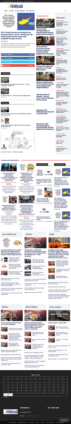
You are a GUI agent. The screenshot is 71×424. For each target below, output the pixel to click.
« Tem (5, 397)
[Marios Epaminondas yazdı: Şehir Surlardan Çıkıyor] (28, 334)
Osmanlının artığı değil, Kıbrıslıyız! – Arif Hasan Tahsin (58, 355)
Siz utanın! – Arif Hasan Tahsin (62, 340)
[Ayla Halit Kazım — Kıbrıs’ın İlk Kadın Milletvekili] (5, 91)
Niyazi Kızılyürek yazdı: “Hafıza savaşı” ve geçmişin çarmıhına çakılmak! (59, 290)
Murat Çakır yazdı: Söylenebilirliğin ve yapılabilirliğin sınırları (14, 344)
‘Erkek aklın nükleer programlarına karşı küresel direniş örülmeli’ (15, 125)
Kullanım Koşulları (22, 422)
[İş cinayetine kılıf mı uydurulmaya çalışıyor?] (51, 277)
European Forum (19, 1)
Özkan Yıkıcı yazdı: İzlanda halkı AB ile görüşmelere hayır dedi (61, 62)
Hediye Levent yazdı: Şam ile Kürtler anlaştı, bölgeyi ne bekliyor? (11, 350)
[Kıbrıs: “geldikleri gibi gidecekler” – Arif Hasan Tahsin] (51, 334)
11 (17, 386)
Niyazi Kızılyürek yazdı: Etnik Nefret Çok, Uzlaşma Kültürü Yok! (34, 366)
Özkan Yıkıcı (59, 58)
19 (26, 389)
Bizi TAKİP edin (30, 10)
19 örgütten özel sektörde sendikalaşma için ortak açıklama (63, 270)
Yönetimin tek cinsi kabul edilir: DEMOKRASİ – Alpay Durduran (62, 24)
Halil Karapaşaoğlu (61, 37)
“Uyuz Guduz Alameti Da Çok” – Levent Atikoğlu (62, 86)
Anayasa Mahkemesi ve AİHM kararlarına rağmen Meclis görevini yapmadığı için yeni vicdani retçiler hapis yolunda (11, 252)
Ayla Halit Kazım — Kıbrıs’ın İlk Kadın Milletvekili (15, 95)
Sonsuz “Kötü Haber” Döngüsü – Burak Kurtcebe (62, 104)
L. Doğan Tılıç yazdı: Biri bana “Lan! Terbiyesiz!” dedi (10, 364)
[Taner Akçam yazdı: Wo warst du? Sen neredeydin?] (12, 315)
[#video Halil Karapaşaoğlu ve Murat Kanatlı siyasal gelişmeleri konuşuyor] (45, 23)
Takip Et (31, 58)
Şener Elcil (58, 76)
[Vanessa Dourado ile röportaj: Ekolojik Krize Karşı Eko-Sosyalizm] (5, 109)
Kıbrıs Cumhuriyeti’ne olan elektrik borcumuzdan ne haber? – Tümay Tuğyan (62, 52)
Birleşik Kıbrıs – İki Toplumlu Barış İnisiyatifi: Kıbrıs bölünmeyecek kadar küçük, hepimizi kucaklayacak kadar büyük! (26, 177)
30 (63, 392)
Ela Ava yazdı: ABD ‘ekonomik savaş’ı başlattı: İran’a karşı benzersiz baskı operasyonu (11, 359)
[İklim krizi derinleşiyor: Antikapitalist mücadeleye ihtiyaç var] (28, 273)
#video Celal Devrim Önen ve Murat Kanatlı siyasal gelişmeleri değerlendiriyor (45, 85)
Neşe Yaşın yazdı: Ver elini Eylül (33, 292)
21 (44, 389)
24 (8, 392)
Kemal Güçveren (60, 140)
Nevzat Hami (59, 108)
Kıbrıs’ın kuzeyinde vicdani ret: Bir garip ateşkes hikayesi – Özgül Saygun (16, 273)
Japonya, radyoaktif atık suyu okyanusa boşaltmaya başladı (38, 267)
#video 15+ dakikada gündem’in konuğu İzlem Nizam (44, 68)
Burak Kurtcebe (60, 100)
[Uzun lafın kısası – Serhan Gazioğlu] (18, 140)
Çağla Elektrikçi (60, 90)
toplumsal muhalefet (26, 183)
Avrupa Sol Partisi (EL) (8, 1)
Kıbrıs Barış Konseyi (9, 211)
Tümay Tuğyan (59, 48)
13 (35, 386)
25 (17, 392)
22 (53, 389)
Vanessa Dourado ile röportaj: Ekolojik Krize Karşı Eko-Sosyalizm (16, 114)
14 (44, 386)
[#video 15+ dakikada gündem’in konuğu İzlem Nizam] (45, 60)
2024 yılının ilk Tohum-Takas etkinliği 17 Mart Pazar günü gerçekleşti (38, 261)
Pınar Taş (58, 67)
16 (63, 386)
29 (53, 392)
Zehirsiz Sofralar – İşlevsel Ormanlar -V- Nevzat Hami (62, 111)
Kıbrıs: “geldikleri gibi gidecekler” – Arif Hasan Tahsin (62, 334)
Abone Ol (30, 65)
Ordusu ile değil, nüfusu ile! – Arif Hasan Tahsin (57, 350)
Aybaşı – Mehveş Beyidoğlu (61, 136)
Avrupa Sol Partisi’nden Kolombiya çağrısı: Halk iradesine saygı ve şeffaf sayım (44, 181)
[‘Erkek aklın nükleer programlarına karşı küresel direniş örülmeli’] (5, 121)
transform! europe (29, 1)
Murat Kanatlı (59, 29)
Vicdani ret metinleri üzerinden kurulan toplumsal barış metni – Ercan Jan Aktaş (15, 259)
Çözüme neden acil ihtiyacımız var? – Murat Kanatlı (62, 32)
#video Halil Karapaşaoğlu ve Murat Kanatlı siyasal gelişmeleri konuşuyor (45, 31)
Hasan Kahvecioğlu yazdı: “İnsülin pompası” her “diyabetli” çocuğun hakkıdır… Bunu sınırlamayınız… (34, 357)
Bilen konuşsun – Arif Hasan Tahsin (58, 359)
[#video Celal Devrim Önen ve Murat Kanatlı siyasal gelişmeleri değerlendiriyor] (45, 76)
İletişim (11, 10)
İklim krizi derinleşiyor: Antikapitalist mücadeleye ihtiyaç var (38, 274)
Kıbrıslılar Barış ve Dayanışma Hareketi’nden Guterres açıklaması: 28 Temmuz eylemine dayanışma (9, 176)
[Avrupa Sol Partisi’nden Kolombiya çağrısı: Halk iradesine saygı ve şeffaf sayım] (44, 173)
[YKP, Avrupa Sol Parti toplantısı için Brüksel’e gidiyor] (44, 210)
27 (35, 392)
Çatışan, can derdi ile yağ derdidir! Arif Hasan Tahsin (59, 346)
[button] (65, 11)
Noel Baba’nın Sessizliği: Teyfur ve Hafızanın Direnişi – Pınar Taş (62, 71)
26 (26, 392)
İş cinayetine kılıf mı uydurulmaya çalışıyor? (62, 276)
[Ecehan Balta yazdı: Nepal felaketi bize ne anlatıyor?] (4, 329)
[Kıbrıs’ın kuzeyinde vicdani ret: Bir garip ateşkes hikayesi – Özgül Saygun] (4, 273)
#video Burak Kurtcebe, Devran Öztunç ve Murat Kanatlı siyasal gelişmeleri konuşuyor (45, 50)
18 (17, 389)
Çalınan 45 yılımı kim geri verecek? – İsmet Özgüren (62, 129)
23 (63, 389)
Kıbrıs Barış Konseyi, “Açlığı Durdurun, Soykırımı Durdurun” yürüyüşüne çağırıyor (9, 208)
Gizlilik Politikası (13, 422)
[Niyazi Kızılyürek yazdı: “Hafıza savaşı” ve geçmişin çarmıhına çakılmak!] (28, 346)
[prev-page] (2, 51)
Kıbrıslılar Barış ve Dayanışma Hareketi (8, 183)
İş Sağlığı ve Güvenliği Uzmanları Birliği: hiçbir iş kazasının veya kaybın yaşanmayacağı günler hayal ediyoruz (62, 263)
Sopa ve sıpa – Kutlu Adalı (57, 323)
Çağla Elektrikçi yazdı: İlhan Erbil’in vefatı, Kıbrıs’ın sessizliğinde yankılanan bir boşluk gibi (62, 94)
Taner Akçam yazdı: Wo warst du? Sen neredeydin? (12, 293)
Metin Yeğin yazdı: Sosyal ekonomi (11, 354)
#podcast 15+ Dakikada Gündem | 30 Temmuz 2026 (45, 112)
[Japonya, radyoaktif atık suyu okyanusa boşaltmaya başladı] (28, 267)
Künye (6, 10)
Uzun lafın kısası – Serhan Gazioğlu (12, 152)
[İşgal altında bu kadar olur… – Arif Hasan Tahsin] (51, 327)
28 (44, 392)
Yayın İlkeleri (31, 422)
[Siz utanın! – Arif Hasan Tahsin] (51, 340)
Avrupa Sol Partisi (41, 185)
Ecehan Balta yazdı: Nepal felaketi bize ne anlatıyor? (34, 288)
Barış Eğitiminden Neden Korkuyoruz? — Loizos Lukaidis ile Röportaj (15, 84)
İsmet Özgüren (60, 126)
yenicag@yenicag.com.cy (32, 416)
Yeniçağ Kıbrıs (24, 412)
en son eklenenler (20, 10)
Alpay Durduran (60, 20)
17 (8, 389)
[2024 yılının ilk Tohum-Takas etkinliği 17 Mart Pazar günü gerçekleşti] (28, 261)
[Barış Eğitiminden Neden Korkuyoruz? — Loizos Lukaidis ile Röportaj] (5, 80)
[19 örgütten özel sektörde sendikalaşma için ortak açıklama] (51, 270)
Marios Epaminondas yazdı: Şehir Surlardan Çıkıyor (10, 279)
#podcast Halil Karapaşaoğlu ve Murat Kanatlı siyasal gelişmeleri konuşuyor (45, 126)
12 (26, 386)
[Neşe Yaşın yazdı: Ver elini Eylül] (28, 340)
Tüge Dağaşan (59, 146)
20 (35, 389)
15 (53, 386)
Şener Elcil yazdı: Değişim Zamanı (61, 78)
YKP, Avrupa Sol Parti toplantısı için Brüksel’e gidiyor (43, 218)
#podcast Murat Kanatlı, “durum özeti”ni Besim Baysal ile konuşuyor (44, 97)
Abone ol (64, 420)
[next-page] (6, 51)
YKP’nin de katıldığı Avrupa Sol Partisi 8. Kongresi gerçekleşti (42, 200)
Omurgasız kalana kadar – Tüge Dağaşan (61, 150)
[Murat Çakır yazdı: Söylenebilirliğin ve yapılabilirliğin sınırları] (4, 344)
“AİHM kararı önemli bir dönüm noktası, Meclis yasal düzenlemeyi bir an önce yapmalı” (15, 266)
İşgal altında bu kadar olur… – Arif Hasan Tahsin (62, 327)
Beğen (31, 54)
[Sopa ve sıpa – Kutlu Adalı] (59, 315)
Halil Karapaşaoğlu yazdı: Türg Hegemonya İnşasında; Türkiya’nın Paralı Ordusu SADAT (62, 42)
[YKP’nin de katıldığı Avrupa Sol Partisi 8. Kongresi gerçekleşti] (44, 192)
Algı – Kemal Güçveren (60, 142)
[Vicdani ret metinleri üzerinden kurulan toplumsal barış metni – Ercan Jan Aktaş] (4, 259)
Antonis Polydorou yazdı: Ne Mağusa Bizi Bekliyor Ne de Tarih (35, 361)
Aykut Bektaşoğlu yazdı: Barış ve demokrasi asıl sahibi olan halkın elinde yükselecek (62, 120)
